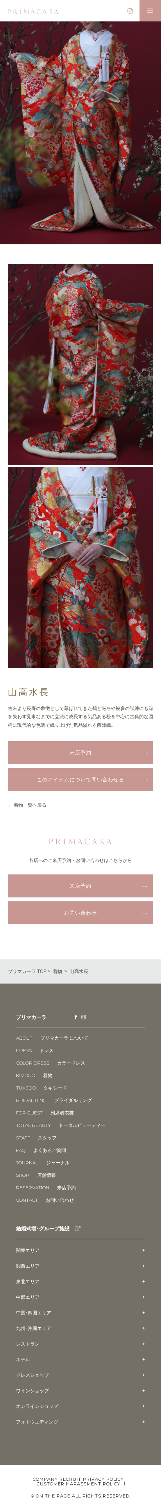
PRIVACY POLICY (103, 1479)
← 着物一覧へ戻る (27, 805)
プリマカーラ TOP (27, 971)
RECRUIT (70, 1479)
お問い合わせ (80, 913)
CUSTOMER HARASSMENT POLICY (78, 1484)
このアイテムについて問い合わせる (80, 779)
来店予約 (80, 753)
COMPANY (45, 1479)
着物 (57, 971)
